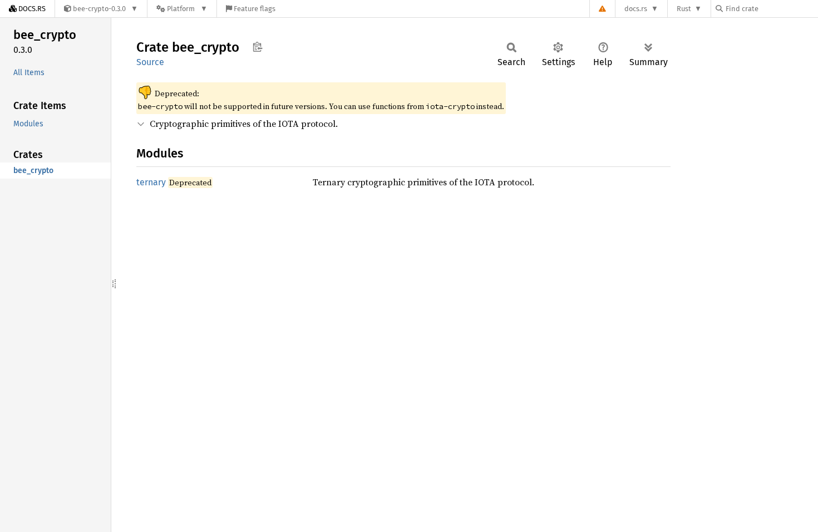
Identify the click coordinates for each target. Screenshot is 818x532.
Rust (684, 8)
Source (150, 62)
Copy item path (257, 46)
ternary (151, 182)
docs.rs (635, 8)
